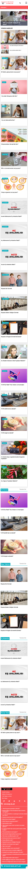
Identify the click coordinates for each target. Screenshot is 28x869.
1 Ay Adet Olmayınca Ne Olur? (16, 45)
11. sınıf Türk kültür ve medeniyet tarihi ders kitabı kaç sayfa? (14, 814)
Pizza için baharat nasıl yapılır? (10, 832)
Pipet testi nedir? (6, 846)
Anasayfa (3, 7)
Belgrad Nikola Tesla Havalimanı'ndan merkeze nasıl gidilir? (13, 811)
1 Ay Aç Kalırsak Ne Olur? (15, 50)
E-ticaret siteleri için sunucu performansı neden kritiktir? (14, 829)
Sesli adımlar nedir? (7, 823)
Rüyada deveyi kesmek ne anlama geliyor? (12, 817)
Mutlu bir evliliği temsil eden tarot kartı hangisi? (14, 861)
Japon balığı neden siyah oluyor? (10, 857)
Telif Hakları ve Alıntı (7, 796)
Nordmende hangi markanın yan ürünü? (12, 834)
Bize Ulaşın (4, 798)
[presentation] (2, 17)
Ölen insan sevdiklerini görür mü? (10, 836)
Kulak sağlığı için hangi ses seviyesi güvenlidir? (13, 859)
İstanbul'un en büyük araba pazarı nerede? (12, 852)
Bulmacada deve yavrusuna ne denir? (11, 838)
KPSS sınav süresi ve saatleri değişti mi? (12, 850)
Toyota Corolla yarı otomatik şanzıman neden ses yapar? (14, 855)
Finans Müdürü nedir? (7, 840)
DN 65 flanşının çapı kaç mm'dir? (10, 821)
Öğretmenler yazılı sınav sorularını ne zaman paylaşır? (13, 826)
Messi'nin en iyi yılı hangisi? (9, 819)
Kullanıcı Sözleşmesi (7, 794)
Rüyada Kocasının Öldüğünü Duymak (11, 842)
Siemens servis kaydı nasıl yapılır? (10, 844)
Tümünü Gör (22, 489)
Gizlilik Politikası (6, 792)
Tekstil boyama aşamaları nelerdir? (11, 808)
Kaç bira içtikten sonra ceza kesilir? (11, 848)
